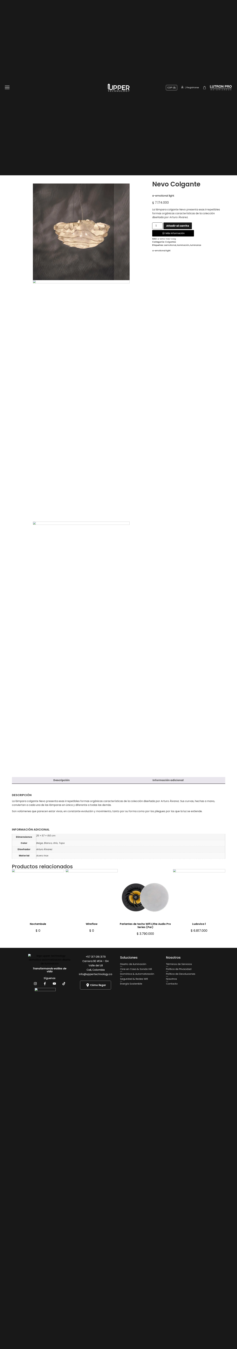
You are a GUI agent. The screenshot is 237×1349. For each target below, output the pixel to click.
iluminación (183, 245)
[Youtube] (54, 983)
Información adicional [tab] (168, 780)
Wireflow (92, 924)
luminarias (195, 245)
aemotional (170, 245)
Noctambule (38, 924)
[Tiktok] (63, 983)
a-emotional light (163, 196)
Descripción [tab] (61, 780)
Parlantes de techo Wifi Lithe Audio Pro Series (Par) (145, 925)
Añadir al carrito (177, 226)
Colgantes (170, 241)
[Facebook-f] (44, 983)
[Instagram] (35, 983)
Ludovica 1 (199, 924)
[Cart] (204, 87)
